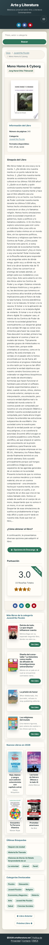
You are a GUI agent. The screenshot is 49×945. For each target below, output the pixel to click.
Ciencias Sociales (25, 906)
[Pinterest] (30, 25)
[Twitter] (18, 25)
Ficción (11, 884)
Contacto (26, 941)
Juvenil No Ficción (21, 53)
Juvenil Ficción (15, 889)
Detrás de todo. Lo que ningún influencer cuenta (28, 627)
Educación (23, 884)
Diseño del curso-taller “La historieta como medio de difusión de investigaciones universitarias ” (29, 660)
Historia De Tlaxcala (17, 852)
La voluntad (13, 866)
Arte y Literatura (24, 5)
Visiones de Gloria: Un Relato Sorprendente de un (21, 859)
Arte (10, 900)
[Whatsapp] (27, 605)
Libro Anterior (25, 916)
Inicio (8, 53)
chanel (26, 866)
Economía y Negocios (17, 895)
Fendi (35, 866)
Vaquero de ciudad (16, 847)
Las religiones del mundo (26, 718)
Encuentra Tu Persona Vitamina (15, 825)
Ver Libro (35, 644)
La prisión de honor (29, 692)
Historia (35, 895)
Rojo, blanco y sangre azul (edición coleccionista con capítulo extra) (15, 781)
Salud (10, 906)
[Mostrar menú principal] (44, 19)
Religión (29, 889)
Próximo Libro (23, 923)
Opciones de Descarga (24, 549)
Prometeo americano (34, 824)
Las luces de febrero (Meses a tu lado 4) (34, 778)
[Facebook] (24, 25)
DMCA (35, 941)
